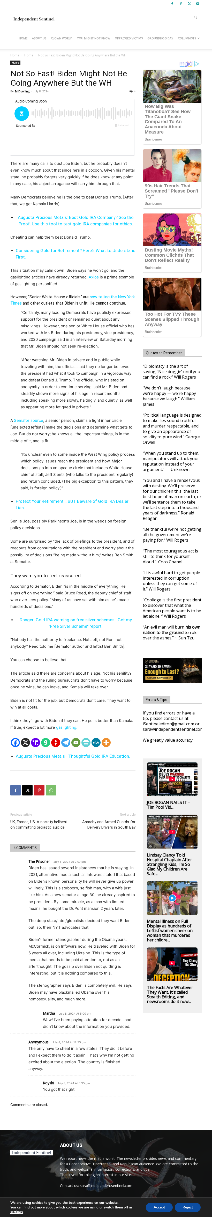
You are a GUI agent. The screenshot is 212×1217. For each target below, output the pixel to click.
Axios (94, 277)
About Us (39, 38)
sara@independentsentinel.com (106, 1185)
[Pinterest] (181, 3)
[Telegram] (65, 742)
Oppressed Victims (129, 38)
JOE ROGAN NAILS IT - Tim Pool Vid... (168, 804)
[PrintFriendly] (85, 742)
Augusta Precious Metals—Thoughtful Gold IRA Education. (73, 756)
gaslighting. (66, 727)
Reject (188, 1207)
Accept (159, 1207)
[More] (106, 742)
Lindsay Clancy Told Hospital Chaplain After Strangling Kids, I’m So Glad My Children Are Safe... (169, 864)
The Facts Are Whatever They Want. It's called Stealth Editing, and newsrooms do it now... (170, 994)
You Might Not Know (93, 38)
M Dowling (22, 91)
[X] (189, 3)
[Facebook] (172, 3)
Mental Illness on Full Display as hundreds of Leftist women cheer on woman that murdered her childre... (170, 930)
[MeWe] (96, 742)
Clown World (61, 38)
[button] (195, 17)
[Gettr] (55, 742)
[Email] (75, 742)
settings (16, 1212)
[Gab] (45, 742)
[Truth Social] (35, 742)
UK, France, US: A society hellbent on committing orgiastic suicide (38, 825)
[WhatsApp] (51, 790)
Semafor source (28, 420)
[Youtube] (198, 3)
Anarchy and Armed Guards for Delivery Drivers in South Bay (108, 825)
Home (23, 38)
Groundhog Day (160, 38)
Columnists (187, 38)
